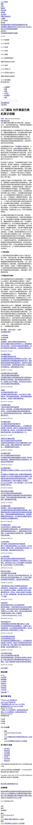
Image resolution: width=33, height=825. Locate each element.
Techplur (18, 733)
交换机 (3, 390)
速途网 (21, 793)
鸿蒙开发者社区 (6, 16)
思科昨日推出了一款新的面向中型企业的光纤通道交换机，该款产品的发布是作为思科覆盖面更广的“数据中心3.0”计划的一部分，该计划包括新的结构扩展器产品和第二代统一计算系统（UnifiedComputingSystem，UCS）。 (16, 611)
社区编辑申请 (5, 103)
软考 (12, 27)
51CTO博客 (7, 737)
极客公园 (13, 795)
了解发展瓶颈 (10, 375)
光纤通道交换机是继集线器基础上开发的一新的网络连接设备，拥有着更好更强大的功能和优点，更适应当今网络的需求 (16, 459)
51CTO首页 (4, 2)
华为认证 (22, 27)
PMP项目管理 (8, 29)
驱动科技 (26, 791)
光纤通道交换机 (6, 332)
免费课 (3, 12)
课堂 (10, 33)
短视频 (15, 25)
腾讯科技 (9, 791)
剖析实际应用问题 (11, 440)
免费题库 (15, 29)
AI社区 (6, 93)
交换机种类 (11, 636)
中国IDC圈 (27, 795)
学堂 (2, 6)
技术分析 (8, 356)
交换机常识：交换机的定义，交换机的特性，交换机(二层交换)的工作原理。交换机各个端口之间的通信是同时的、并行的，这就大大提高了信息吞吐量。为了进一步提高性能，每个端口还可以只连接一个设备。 (16, 592)
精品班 (3, 8)
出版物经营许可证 (12, 784)
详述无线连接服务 (11, 493)
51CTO (6, 733)
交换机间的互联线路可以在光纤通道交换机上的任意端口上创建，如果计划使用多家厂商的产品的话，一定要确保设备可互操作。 (16, 445)
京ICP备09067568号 (13, 772)
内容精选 (7, 87)
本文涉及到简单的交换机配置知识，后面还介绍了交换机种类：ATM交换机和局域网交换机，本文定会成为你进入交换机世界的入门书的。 (16, 628)
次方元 (14, 797)
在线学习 (3, 31)
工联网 (8, 795)
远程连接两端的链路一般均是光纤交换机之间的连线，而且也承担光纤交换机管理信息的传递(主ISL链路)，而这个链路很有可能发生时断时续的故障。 (16, 659)
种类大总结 (8, 638)
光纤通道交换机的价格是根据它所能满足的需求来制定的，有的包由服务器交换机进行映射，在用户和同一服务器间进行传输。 (16, 497)
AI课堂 (3, 18)
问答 (7, 33)
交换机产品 (7, 622)
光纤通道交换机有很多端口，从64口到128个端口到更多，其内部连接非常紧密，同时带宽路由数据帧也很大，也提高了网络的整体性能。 (16, 396)
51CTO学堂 (7, 741)
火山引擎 (18, 797)
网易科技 (15, 791)
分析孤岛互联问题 (10, 655)
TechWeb (6, 793)
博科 (2, 491)
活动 (5, 97)
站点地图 (7, 753)
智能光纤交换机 (6, 571)
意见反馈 (7, 755)
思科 (2, 622)
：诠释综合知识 (13, 341)
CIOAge (11, 733)
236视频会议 (20, 795)
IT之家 (4, 795)
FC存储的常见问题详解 (13, 544)
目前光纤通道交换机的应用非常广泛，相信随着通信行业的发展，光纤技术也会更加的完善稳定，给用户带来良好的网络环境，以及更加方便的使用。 (16, 346)
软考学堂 (24, 25)
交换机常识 (4, 603)
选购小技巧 (9, 392)
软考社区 (3, 10)
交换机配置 (4, 636)
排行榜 (11, 25)
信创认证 (16, 27)
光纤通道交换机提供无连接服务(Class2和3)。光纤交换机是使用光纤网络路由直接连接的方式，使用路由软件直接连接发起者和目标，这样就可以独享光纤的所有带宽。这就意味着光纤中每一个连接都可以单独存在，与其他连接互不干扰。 (16, 363)
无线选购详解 (8, 573)
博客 (2, 4)
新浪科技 (3, 791)
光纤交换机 (14, 373)
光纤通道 (10, 491)
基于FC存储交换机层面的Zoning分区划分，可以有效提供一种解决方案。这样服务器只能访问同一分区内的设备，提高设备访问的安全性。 (16, 548)
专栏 (13, 33)
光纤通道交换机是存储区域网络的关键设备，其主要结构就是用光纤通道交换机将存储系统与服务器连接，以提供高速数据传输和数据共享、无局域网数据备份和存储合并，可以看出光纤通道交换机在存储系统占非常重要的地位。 (16, 514)
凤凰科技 (20, 791)
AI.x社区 (29, 737)
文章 (2, 33)
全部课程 (3, 27)
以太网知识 (10, 527)
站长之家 (16, 793)
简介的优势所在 (10, 455)
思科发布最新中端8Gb (12, 605)
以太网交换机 (5, 541)
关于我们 (7, 748)
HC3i (14, 733)
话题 (5, 91)
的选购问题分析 (10, 424)
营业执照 (4, 784)
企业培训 (3, 14)
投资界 (9, 797)
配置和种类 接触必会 (15, 624)
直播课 (20, 25)
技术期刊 (7, 95)
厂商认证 (27, 27)
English (6, 756)
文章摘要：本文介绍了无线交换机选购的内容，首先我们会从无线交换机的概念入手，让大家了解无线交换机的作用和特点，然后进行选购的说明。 (16, 577)
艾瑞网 (11, 793)
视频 (5, 89)
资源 (5, 33)
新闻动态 (7, 751)
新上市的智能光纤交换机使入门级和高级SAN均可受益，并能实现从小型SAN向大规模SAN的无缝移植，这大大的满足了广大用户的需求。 (16, 563)
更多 (9, 696)
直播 (16, 33)
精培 (12, 741)
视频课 (3, 25)
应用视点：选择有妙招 (13, 508)
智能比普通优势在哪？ (13, 558)
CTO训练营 (23, 741)
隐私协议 (7, 760)
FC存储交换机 (5, 556)
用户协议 (7, 758)
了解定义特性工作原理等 (14, 586)
